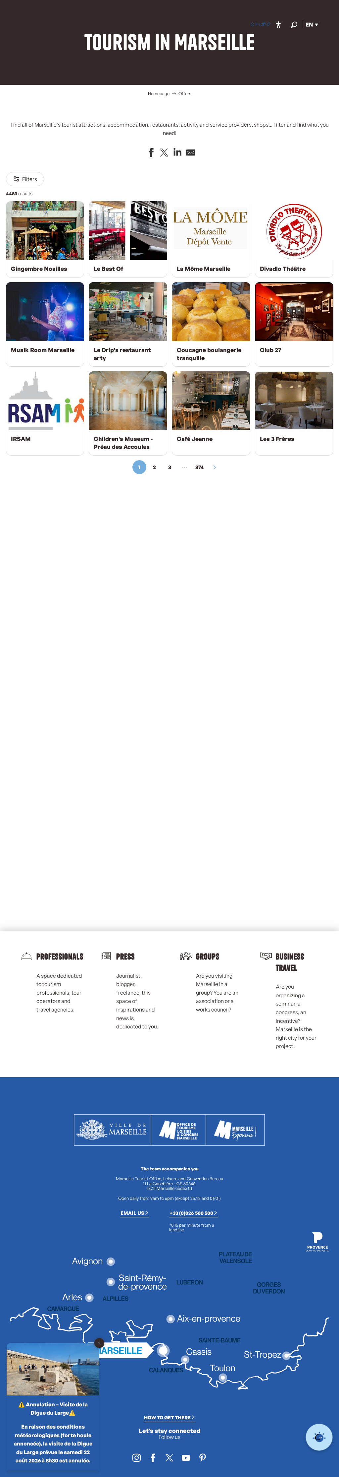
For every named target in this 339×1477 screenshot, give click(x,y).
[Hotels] (258, 25)
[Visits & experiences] (268, 25)
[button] (294, 25)
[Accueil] (252, 25)
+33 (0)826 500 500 (191, 1213)
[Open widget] (319, 1437)
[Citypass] (263, 25)
